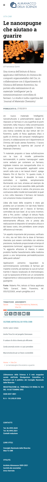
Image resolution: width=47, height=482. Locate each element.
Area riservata (9, 471)
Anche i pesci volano (10, 328)
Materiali (34, 305)
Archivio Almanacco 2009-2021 (15, 465)
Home (5, 362)
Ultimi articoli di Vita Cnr (17, 321)
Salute (5, 305)
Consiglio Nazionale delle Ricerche (16, 448)
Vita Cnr (18, 307)
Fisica (17, 305)
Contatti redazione (10, 433)
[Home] (23, 5)
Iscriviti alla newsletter (12, 468)
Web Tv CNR (8, 451)
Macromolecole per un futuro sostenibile (18, 353)
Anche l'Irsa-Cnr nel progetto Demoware (17, 334)
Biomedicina (25, 305)
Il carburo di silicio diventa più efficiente (17, 340)
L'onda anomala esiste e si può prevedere (18, 347)
